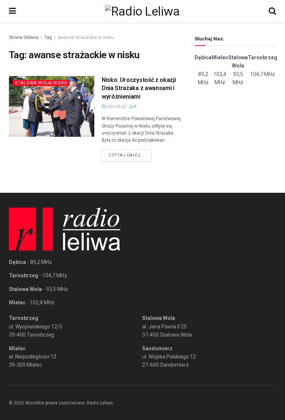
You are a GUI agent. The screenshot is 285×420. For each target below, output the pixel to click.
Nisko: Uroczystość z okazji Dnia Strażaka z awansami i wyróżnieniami (139, 88)
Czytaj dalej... (130, 155)
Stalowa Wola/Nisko (41, 82)
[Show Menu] (12, 11)
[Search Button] (272, 11)
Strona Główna (24, 37)
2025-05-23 (115, 107)
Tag (48, 37)
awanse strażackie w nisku (86, 37)
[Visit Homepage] (142, 11)
